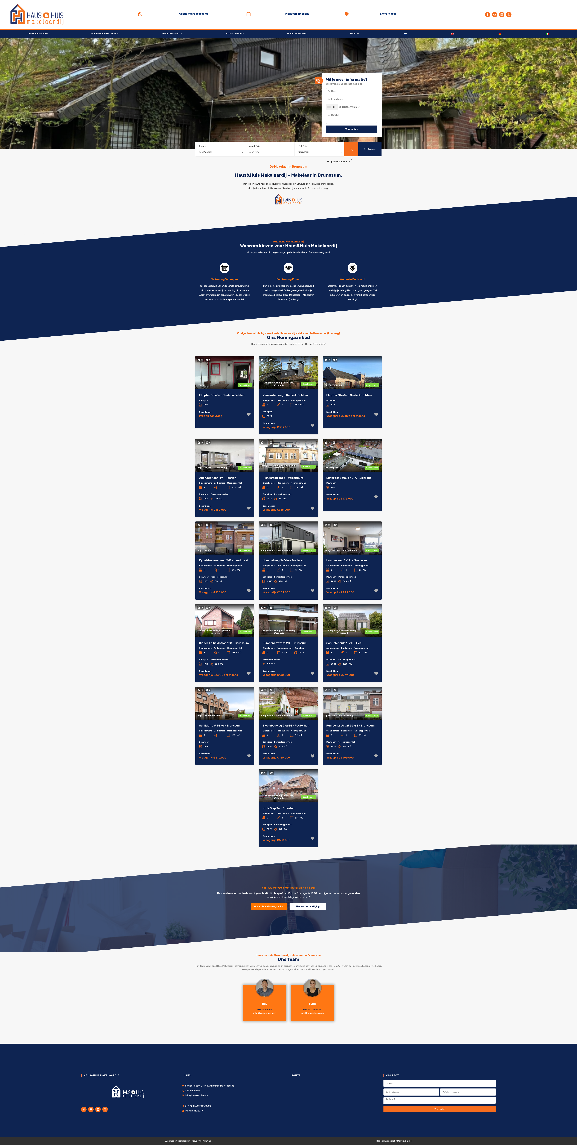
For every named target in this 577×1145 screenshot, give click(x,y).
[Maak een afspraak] (248, 14)
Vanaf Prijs (255, 146)
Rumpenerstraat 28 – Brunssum (285, 643)
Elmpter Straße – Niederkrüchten (221, 395)
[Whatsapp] (508, 14)
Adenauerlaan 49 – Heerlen (217, 478)
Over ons (355, 34)
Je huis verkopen (235, 34)
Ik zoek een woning (297, 34)
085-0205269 (264, 1009)
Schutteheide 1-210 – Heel (344, 643)
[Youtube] (494, 14)
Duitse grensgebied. (323, 183)
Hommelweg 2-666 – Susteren (283, 560)
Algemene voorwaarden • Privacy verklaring (188, 1141)
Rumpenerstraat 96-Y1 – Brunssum (350, 725)
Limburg (323, 188)
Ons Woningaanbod (38, 34)
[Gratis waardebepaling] (140, 14)
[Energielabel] (347, 14)
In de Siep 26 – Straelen (279, 808)
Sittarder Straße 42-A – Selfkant (348, 478)
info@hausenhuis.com (264, 1013)
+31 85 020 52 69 (312, 1009)
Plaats (202, 146)
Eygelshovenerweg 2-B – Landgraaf (223, 560)
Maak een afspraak (297, 13)
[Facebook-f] (487, 14)
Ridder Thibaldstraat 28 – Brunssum (224, 643)
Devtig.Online (404, 1141)
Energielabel (388, 13)
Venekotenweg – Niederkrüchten (285, 395)
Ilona (312, 1003)
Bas (264, 1003)
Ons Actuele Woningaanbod (269, 906)
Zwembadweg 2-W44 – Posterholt (286, 725)
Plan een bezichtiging (308, 906)
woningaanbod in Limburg (291, 183)
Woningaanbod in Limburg (104, 34)
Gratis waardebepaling (193, 13)
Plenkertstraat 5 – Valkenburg (283, 478)
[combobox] (332, 107)
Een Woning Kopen (288, 279)
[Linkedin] (501, 14)
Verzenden (351, 129)
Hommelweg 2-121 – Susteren (346, 560)
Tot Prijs (302, 146)
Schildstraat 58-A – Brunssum (220, 725)
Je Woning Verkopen (224, 279)
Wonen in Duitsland (172, 34)
